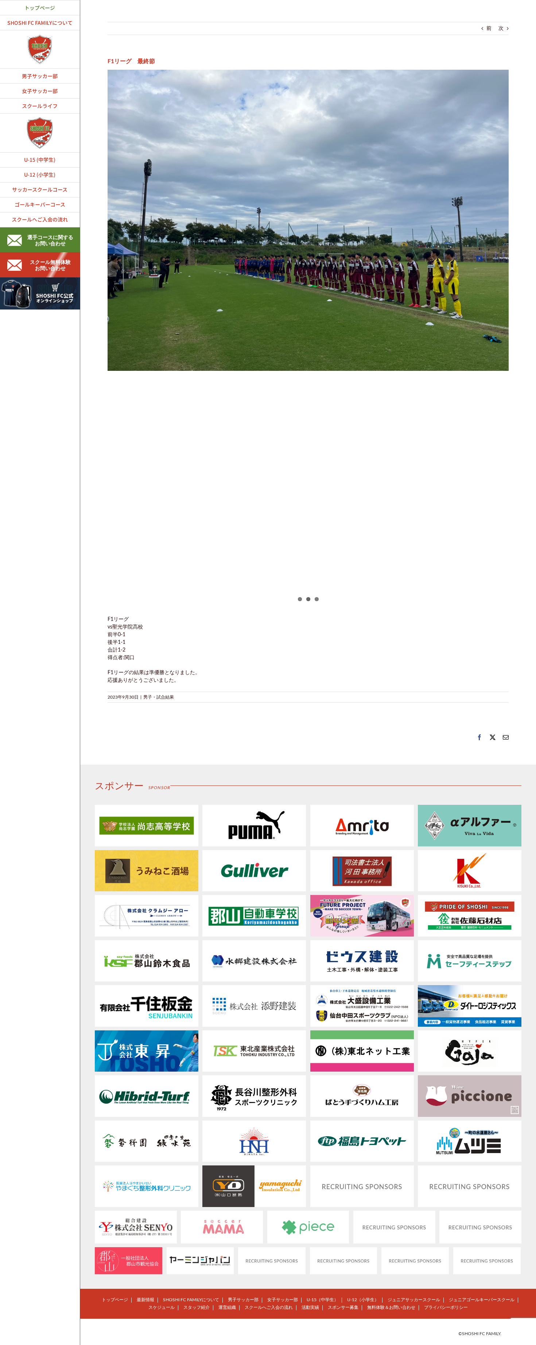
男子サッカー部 (243, 1300)
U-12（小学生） (363, 1300)
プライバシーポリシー (446, 1307)
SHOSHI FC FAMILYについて (191, 1300)
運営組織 (227, 1307)
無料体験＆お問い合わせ (391, 1307)
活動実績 (310, 1307)
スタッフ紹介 (196, 1307)
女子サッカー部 (282, 1300)
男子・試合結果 (158, 697)
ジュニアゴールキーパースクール (481, 1300)
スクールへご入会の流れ (269, 1307)
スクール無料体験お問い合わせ (50, 265)
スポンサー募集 (343, 1307)
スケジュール (161, 1307)
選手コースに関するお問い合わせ (50, 240)
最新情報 (145, 1300)
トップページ (115, 1300)
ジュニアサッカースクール (414, 1300)
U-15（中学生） (322, 1300)
